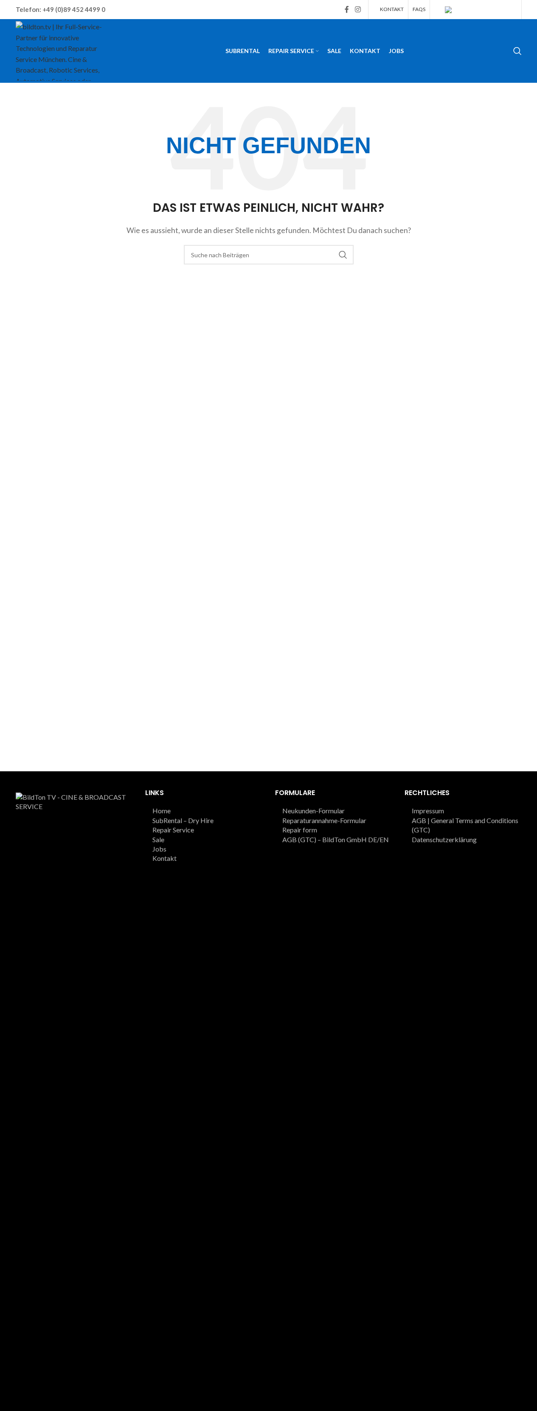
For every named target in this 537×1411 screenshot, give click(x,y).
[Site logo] (62, 50)
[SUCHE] (343, 254)
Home (161, 811)
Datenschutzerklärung (444, 839)
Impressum (428, 811)
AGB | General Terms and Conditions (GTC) (465, 825)
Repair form (299, 830)
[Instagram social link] (357, 9)
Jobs (159, 849)
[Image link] (74, 1110)
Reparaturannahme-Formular (324, 820)
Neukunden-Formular (313, 811)
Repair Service (173, 830)
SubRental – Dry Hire (183, 820)
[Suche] (517, 50)
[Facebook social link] (347, 9)
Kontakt (164, 858)
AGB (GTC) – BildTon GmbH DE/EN (335, 839)
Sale (158, 839)
